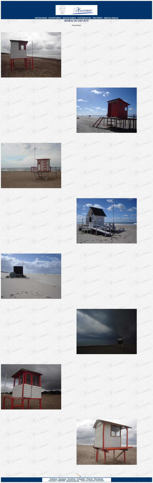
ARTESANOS (41, 18)
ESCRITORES (55, 18)
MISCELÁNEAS (111, 18)
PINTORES (98, 18)
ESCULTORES (69, 18)
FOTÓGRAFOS (84, 18)
